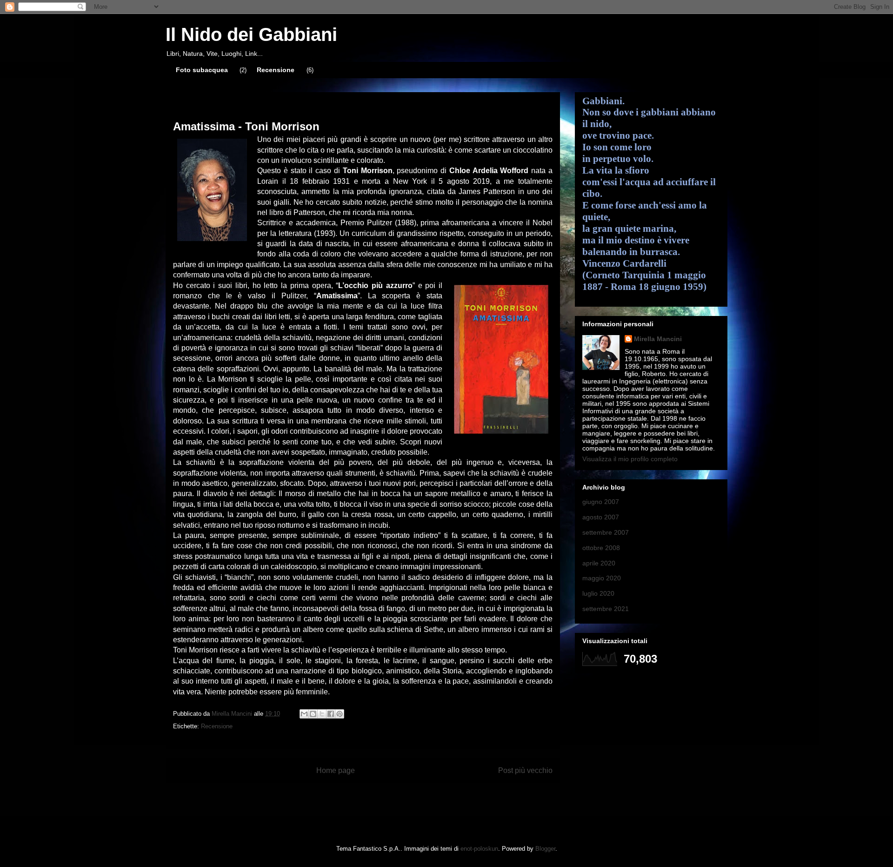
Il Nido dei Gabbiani (251, 34)
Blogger (545, 848)
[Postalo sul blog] (313, 714)
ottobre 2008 (601, 547)
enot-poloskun (479, 848)
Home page (335, 770)
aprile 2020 (598, 563)
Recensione (275, 70)
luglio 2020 (598, 593)
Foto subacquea (202, 70)
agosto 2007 (600, 517)
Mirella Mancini (658, 339)
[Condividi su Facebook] (330, 714)
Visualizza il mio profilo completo (630, 459)
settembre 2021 (605, 608)
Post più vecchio (525, 770)
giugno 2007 (600, 501)
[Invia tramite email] (304, 714)
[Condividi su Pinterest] (339, 714)
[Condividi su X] (322, 714)
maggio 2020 (601, 578)
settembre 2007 (605, 532)
